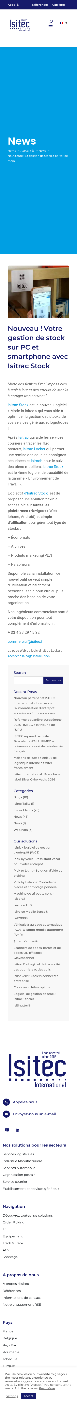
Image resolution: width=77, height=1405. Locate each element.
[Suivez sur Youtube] (7, 1129)
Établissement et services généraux (31, 1189)
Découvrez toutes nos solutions (28, 1215)
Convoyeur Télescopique (32, 987)
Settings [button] (12, 1396)
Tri (5, 1229)
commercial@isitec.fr (26, 641)
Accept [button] (28, 1396)
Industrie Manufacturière (22, 1161)
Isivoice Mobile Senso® (31, 911)
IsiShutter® (22, 1005)
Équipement (13, 1236)
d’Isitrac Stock (36, 493)
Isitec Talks (22, 803)
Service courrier (15, 1182)
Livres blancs (23, 810)
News (18, 816)
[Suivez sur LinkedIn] (17, 1129)
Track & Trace (13, 1243)
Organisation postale (19, 1175)
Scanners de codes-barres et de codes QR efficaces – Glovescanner (37, 953)
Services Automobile (19, 1168)
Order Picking (13, 1222)
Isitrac (23, 437)
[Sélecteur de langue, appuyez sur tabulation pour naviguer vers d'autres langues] (63, 22)
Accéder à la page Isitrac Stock (29, 656)
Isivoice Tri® (23, 905)
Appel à (13, 4)
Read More (47, 1388)
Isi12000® (21, 918)
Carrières (58, 4)
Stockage (10, 1257)
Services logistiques (18, 1154)
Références (40, 4)
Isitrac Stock (18, 405)
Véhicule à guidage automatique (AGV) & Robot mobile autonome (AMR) (38, 929)
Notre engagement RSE (22, 1304)
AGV (6, 1250)
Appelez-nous (25, 1102)
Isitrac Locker (34, 449)
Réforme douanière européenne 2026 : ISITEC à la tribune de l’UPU (38, 725)
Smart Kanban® (26, 941)
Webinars (21, 830)
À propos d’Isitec (16, 1284)
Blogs (18, 797)
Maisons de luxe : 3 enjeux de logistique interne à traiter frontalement (35, 763)
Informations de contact (22, 1298)
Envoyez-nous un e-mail (34, 1114)
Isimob (36, 461)
